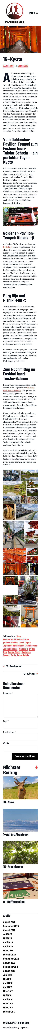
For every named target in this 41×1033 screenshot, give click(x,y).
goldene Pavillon (10, 643)
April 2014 (8, 1000)
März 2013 (8, 1008)
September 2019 (10, 967)
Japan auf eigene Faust (13, 646)
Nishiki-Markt (14, 652)
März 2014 (8, 1004)
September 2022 (11, 959)
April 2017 (7, 987)
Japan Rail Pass (10, 649)
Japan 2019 (23, 66)
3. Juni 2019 (8, 66)
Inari (21, 643)
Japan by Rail (31, 646)
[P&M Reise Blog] (14, 13)
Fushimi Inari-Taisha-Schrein (18, 389)
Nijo (5, 652)
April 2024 (8, 942)
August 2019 (9, 971)
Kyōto (32, 649)
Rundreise (26, 652)
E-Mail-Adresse (9, 732)
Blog (19, 636)
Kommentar (8, 693)
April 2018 (8, 983)
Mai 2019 (7, 979)
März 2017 (8, 991)
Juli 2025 (7, 934)
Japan (28, 643)
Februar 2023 (9, 955)
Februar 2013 (9, 1012)
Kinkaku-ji (7, 247)
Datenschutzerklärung (11, 1027)
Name (6, 721)
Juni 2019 (7, 975)
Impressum (24, 1027)
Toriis (13, 655)
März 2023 (8, 951)
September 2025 (11, 926)
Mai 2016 (7, 995)
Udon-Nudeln (23, 655)
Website (6, 743)
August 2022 (9, 963)
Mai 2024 (7, 938)
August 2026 (9, 922)
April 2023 (8, 947)
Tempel (6, 655)
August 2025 (9, 930)
